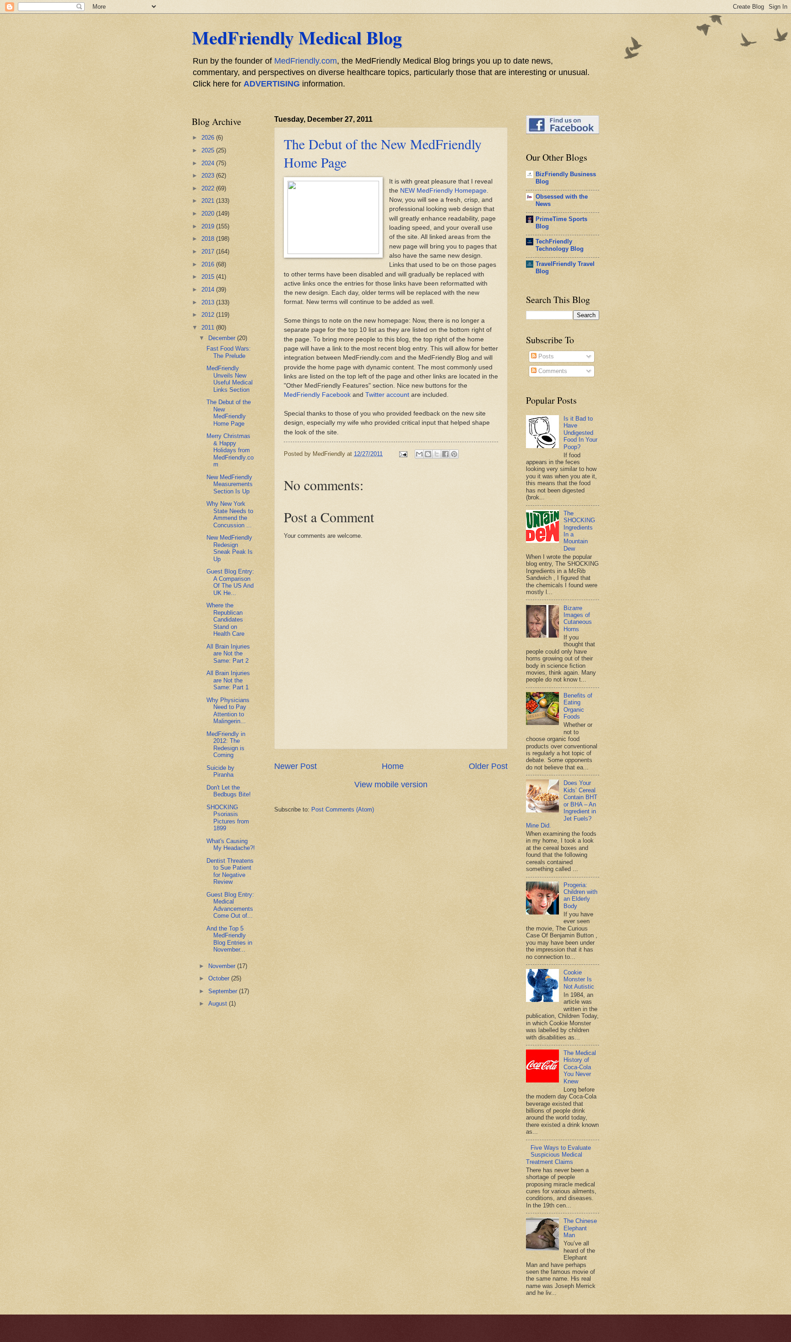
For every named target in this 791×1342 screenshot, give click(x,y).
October (219, 978)
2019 (208, 226)
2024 (208, 163)
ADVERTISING (272, 83)
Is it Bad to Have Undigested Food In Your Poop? (580, 432)
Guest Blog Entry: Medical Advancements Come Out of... (230, 905)
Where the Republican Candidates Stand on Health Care (225, 619)
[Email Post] (402, 453)
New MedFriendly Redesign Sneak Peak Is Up (229, 548)
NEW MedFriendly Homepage (443, 190)
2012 (208, 314)
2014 (208, 289)
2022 (208, 188)
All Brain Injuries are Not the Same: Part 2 (228, 653)
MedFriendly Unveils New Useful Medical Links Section (229, 379)
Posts (545, 356)
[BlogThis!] (428, 454)
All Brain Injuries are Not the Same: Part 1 (228, 680)
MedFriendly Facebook (317, 394)
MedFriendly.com (305, 60)
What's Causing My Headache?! (230, 844)
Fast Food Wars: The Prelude (228, 352)
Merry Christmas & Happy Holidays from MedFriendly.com (230, 450)
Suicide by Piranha (220, 771)
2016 (208, 264)
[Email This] (419, 454)
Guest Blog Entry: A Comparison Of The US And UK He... (230, 582)
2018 (208, 238)
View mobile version (391, 784)
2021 (208, 200)
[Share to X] (436, 454)
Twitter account (387, 394)
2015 (208, 276)
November (222, 966)
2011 (208, 327)
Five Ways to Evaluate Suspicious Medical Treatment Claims (558, 1154)
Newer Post (295, 766)
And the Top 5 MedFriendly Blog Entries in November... (229, 939)
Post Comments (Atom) (342, 809)
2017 (208, 251)
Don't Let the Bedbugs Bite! (228, 791)
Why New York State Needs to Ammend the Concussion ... (229, 514)
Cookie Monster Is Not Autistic (578, 979)
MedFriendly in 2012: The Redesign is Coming (225, 744)
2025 (208, 150)
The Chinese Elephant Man (580, 1228)
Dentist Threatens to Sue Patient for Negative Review (230, 871)
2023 (208, 175)
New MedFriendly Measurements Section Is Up (229, 484)
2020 (208, 213)
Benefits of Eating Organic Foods (577, 706)
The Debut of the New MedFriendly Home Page (228, 413)
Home (393, 766)
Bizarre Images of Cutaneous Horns (577, 619)
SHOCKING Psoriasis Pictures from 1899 (227, 818)
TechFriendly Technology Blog (560, 245)
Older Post (488, 766)
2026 (208, 137)
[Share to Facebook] (445, 454)
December (222, 338)
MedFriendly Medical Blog (297, 37)
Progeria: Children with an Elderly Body (580, 895)
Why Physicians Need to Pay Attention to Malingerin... (227, 711)
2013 (208, 302)
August (218, 1003)
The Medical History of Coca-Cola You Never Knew (579, 1067)
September (223, 991)
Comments (551, 371)
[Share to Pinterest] (454, 454)
